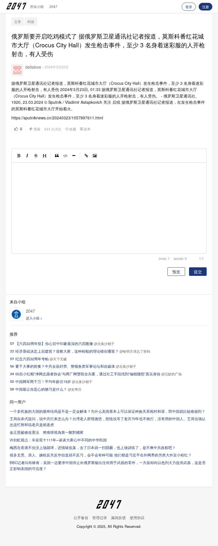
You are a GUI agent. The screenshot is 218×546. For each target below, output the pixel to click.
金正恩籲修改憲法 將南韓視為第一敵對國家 (46, 432)
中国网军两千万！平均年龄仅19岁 (43, 381)
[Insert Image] (95, 155)
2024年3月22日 (57, 66)
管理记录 (99, 517)
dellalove (33, 67)
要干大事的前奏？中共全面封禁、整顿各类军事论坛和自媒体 (65, 366)
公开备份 (81, 517)
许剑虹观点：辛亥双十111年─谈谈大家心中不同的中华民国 (58, 440)
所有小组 (37, 6)
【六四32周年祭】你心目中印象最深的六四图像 (54, 343)
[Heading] (44, 155)
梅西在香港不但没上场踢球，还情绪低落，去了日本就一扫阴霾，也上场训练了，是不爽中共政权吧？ (93, 447)
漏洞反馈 (118, 517)
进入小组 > (34, 318)
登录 (188, 6)
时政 (31, 21)
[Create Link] (86, 155)
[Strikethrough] (36, 155)
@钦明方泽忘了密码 (135, 351)
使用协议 (137, 517)
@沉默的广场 (171, 373)
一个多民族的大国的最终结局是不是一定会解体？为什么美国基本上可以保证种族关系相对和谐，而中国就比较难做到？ (107, 411)
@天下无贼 (58, 358)
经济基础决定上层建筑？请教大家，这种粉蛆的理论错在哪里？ (67, 351)
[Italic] (27, 155)
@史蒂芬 (74, 389)
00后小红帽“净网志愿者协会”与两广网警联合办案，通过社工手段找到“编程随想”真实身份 (87, 373)
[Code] (65, 155)
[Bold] (18, 155)
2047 (53, 6)
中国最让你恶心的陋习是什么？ (41, 389)
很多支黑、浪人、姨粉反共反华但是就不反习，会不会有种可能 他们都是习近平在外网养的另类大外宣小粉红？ (101, 455)
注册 (205, 6)
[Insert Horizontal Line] (74, 155)
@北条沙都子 (104, 343)
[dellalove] (17, 70)
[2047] (16, 314)
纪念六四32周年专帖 (32, 358)
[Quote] (57, 155)
